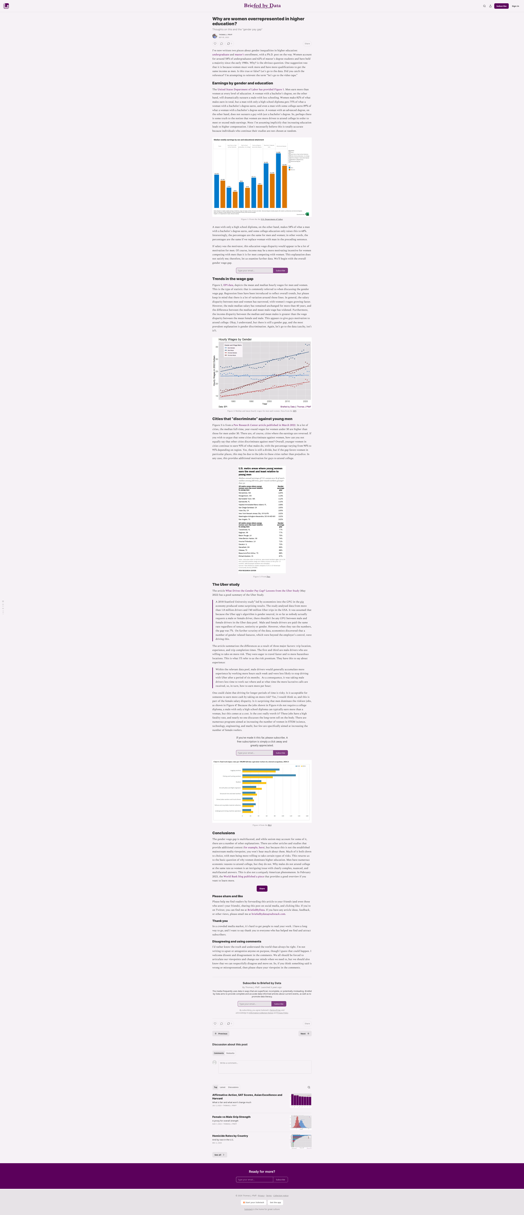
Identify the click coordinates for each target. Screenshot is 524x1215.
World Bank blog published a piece (244, 877)
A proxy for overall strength (225, 1120)
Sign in (515, 6)
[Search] (484, 6)
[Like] (215, 43)
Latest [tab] (222, 1087)
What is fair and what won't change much (231, 1102)
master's (239, 55)
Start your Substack (254, 1202)
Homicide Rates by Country (230, 1135)
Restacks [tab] (230, 1053)
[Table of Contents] (3, 607)
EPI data (228, 285)
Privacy (261, 1195)
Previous (222, 1033)
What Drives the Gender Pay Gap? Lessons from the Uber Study (262, 591)
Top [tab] (215, 1087)
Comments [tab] (219, 1053)
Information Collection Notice (261, 1013)
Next (303, 1033)
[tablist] (224, 1053)
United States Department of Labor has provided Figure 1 (251, 89)
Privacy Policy (282, 1013)
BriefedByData (256, 910)
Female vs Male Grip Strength (231, 1116)
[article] (262, 1102)
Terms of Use (275, 1010)
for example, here (254, 847)
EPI (294, 411)
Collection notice (280, 1195)
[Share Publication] (490, 6)
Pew (268, 576)
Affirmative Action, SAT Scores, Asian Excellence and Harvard (247, 1096)
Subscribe (501, 6)
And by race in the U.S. (223, 1139)
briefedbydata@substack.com (268, 914)
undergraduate (220, 55)
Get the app (275, 1202)
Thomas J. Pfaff (225, 35)
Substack (248, 1209)
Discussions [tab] (233, 1087)
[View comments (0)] (221, 43)
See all (218, 1154)
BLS (269, 825)
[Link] (208, 83)
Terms (269, 1195)
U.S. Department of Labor (272, 219)
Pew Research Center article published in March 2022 (264, 425)
